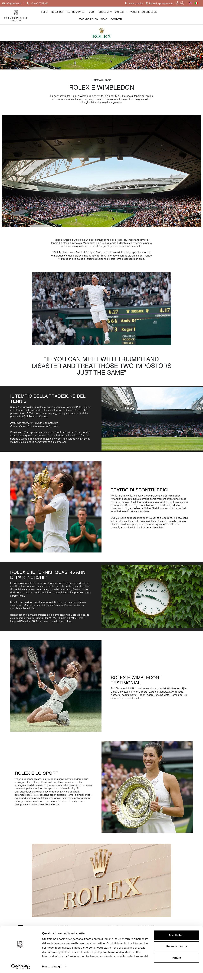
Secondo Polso (88, 19)
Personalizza (174, 946)
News (104, 19)
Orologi (103, 11)
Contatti (116, 19)
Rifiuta (176, 957)
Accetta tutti (176, 935)
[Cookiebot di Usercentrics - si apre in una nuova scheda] (20, 966)
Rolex (44, 11)
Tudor (91, 11)
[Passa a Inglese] (190, 3)
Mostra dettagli (52, 966)
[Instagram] (182, 3)
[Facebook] (177, 3)
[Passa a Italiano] (196, 3)
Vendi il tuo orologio (143, 11)
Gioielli (119, 11)
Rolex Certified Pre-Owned (67, 11)
